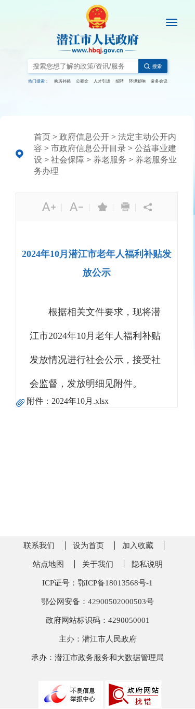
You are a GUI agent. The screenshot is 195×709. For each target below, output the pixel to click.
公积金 (82, 81)
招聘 (119, 81)
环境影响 (137, 81)
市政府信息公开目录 (88, 148)
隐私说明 (147, 564)
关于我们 (97, 564)
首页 (42, 136)
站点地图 (48, 564)
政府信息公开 (84, 136)
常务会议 (159, 81)
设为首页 (88, 545)
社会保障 (67, 159)
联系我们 (39, 545)
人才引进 (102, 81)
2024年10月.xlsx (80, 401)
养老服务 (109, 159)
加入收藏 (137, 545)
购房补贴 (62, 81)
